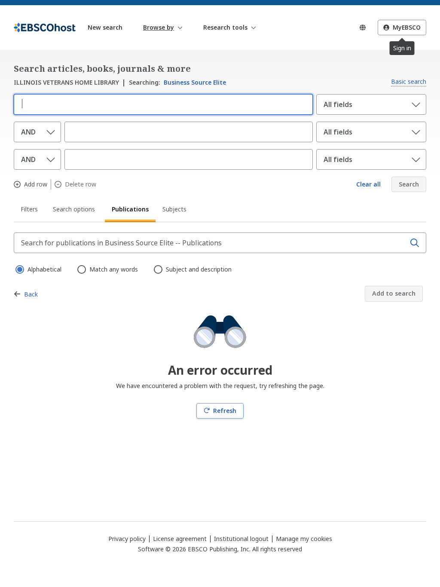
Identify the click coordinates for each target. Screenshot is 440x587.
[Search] (414, 243)
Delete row (80, 184)
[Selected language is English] (362, 27)
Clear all (368, 184)
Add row (35, 184)
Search (409, 184)
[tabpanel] (220, 325)
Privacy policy (127, 539)
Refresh (224, 411)
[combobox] (162, 104)
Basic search (408, 81)
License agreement (180, 539)
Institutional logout (241, 539)
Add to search (394, 293)
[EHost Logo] (45, 27)
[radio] (18, 268)
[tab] (30, 210)
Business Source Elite (177, 82)
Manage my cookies (304, 538)
